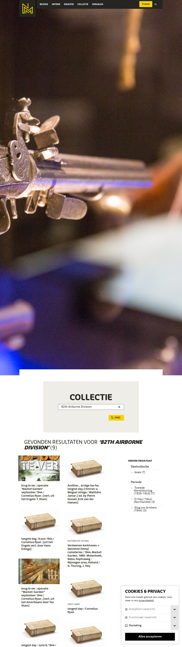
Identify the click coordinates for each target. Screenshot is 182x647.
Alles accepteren (150, 636)
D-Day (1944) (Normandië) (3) (144, 501)
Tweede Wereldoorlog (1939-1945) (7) (144, 490)
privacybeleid (146, 600)
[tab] (174, 609)
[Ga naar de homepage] (27, 8)
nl (156, 4)
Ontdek (56, 4)
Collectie (82, 4)
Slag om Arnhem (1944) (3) (145, 509)
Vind (117, 417)
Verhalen (97, 4)
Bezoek (44, 4)
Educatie (69, 4)
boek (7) (139, 472)
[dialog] (150, 614)
